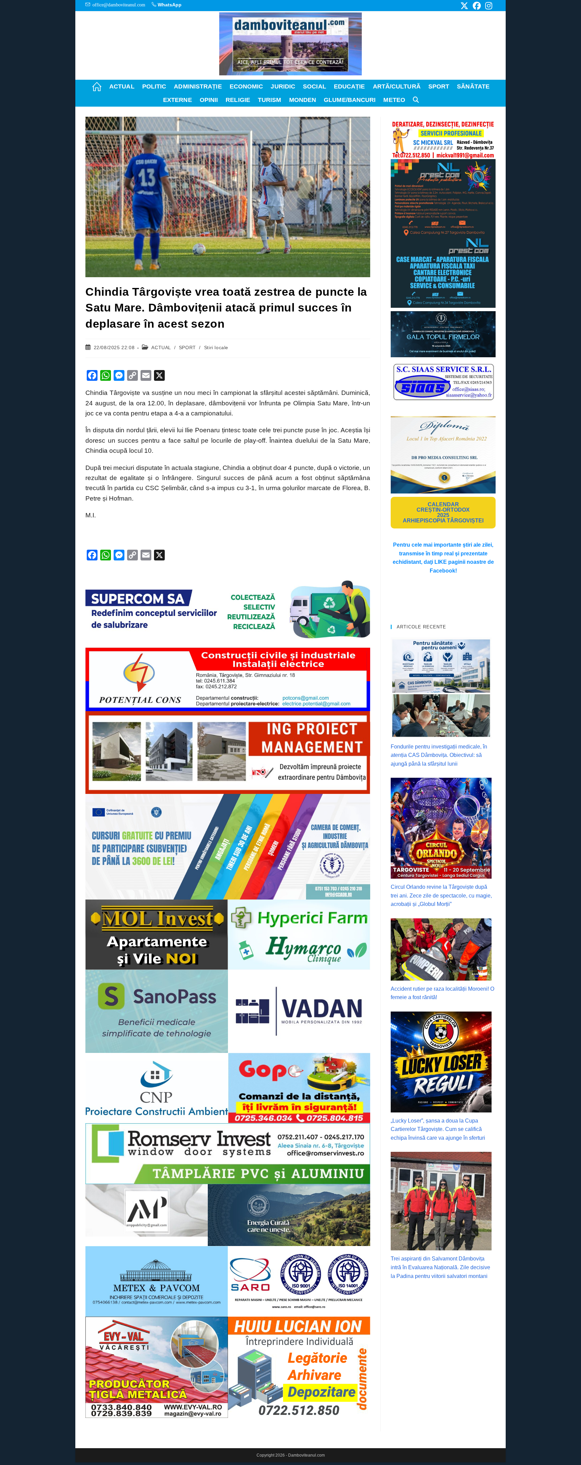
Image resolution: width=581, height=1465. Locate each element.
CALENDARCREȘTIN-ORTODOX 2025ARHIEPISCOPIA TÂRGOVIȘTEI (443, 512)
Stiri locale (216, 347)
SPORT (187, 347)
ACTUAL (161, 347)
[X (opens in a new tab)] (464, 6)
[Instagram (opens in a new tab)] (487, 6)
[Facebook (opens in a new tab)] (477, 6)
